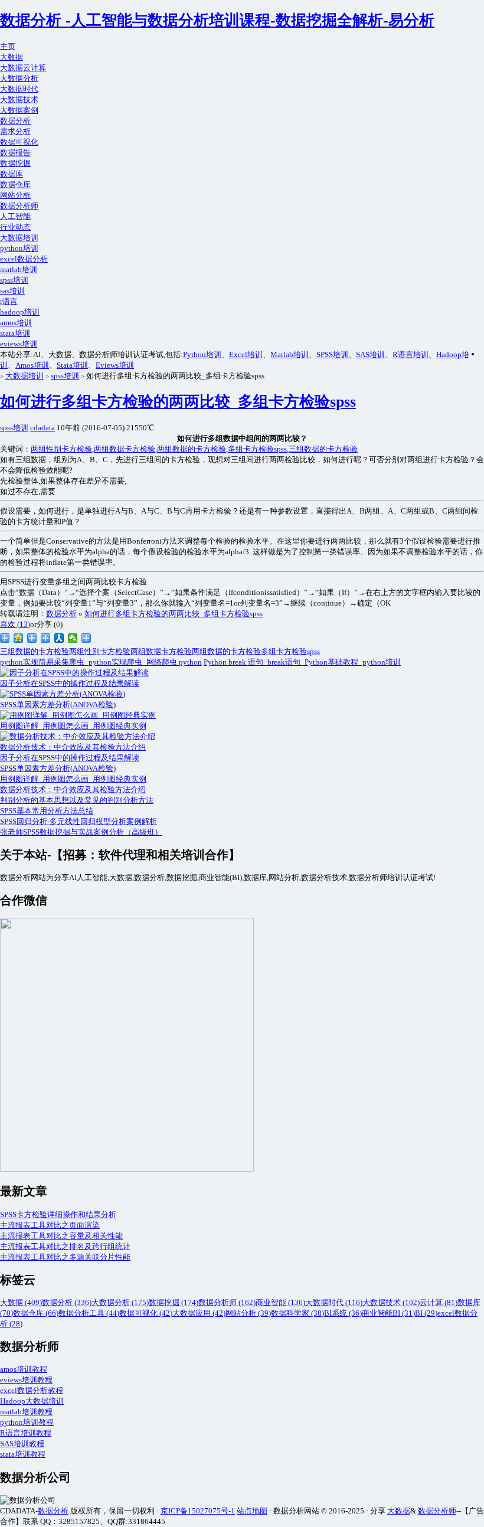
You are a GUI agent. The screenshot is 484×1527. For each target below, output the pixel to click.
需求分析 (15, 131)
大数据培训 (19, 237)
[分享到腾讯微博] (32, 638)
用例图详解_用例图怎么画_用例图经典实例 (73, 778)
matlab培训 (18, 269)
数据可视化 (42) (145, 1313)
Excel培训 (246, 354)
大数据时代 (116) (333, 1302)
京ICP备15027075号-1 (198, 1510)
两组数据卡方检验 (124, 448)
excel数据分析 (24, 258)
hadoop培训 (20, 312)
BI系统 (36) (343, 1313)
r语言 (9, 301)
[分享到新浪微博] (5, 638)
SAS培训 (370, 354)
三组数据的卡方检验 (323, 448)
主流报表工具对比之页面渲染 (50, 1225)
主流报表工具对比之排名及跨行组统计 (65, 1246)
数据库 (11, 173)
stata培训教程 (22, 1454)
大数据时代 (19, 88)
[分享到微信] (73, 638)
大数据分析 (19, 78)
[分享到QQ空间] (19, 638)
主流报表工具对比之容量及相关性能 (61, 1235)
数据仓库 (15, 184)
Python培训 (202, 354)
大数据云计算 (23, 67)
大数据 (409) (21, 1302)
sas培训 (12, 290)
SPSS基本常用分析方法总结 (46, 810)
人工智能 (15, 216)
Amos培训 (32, 365)
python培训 (19, 248)
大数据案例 (19, 110)
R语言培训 (411, 354)
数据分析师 (19, 205)
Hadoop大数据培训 (32, 1401)
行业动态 (15, 227)
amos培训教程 (23, 1369)
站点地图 (252, 1510)
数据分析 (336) (66, 1302)
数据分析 (15, 120)
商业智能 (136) (280, 1302)
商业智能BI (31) (388, 1313)
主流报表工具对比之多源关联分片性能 (65, 1257)
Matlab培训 (289, 354)
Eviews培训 (115, 365)
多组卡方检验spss (257, 448)
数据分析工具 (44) (88, 1313)
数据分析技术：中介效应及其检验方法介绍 (73, 789)
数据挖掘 (15, 163)
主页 (7, 46)
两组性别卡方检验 (61, 448)
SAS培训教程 (22, 1443)
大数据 (11, 57)
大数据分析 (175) (120, 1302)
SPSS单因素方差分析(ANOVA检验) (58, 768)
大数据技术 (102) (391, 1302)
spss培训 (14, 280)
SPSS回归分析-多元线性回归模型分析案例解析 (78, 821)
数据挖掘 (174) (173, 1302)
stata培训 (15, 333)
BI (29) (426, 1313)
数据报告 (15, 152)
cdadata (42, 427)
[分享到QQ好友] (46, 638)
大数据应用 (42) (198, 1313)
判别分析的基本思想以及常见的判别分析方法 (76, 800)
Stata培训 (72, 365)
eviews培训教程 (26, 1379)
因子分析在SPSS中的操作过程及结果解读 (69, 757)
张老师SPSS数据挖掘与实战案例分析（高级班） (81, 832)
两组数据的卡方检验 (191, 448)
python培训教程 (27, 1422)
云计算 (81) (438, 1302)
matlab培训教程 (26, 1411)
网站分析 (15, 195)
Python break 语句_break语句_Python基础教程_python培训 (302, 662)
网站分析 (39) (248, 1313)
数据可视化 (19, 142)
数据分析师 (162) (227, 1302)
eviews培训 (18, 343)
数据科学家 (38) (297, 1313)
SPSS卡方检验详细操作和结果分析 (58, 1214)
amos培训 (16, 322)
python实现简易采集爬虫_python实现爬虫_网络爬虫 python (101, 662)
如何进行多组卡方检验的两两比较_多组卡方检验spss (178, 401)
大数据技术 (19, 99)
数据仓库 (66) (35, 1313)
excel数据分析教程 (31, 1390)
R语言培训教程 (25, 1432)
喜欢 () (15, 624)
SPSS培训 (332, 354)
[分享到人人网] (59, 638)
